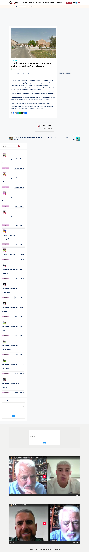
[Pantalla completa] (77, 495)
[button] (69, 2)
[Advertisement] (44, 16)
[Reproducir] (10, 495)
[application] (44, 476)
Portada (10, 6)
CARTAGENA (13, 60)
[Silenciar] (76, 495)
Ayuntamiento (61, 73)
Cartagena (68, 73)
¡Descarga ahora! (5, 168)
